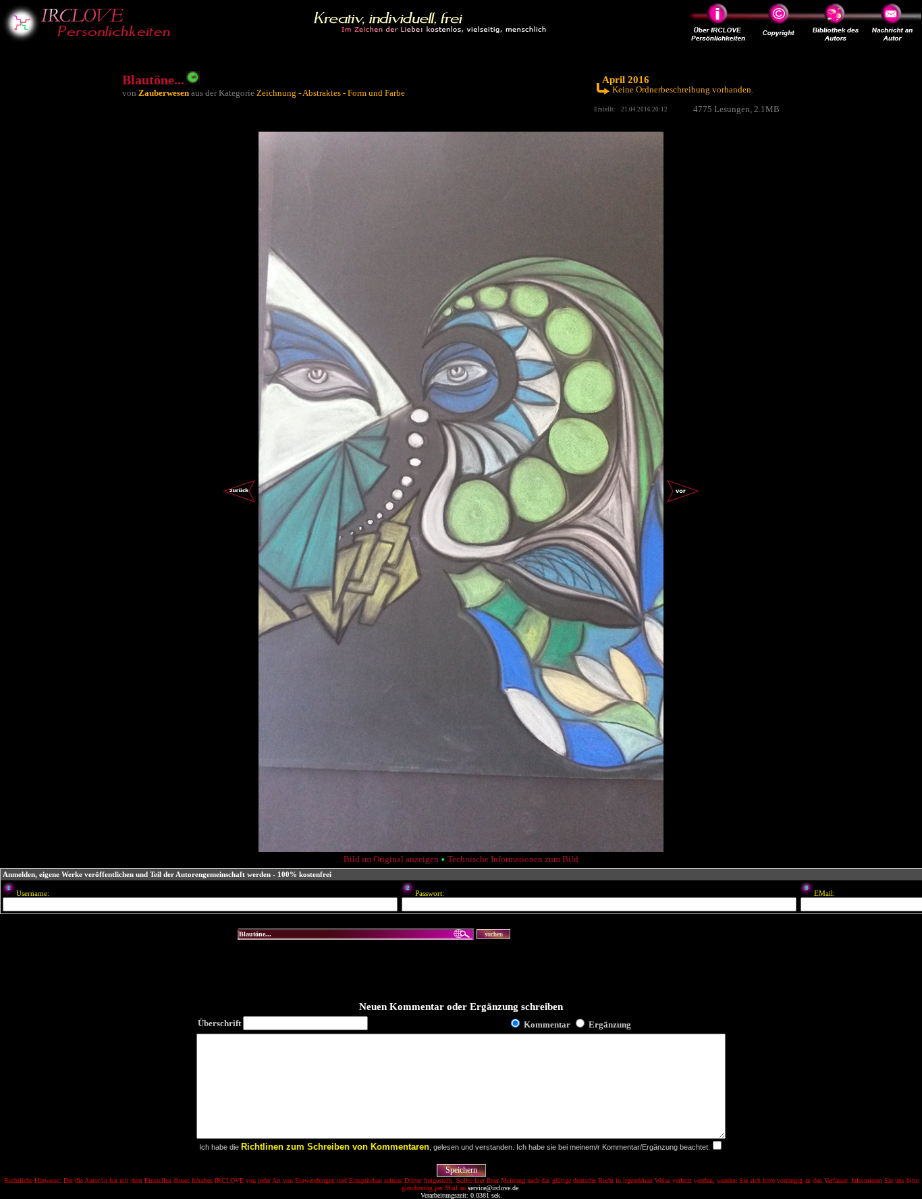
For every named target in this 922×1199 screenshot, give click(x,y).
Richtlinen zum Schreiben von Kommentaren (335, 1147)
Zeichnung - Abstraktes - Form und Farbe (330, 93)
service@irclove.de (493, 1188)
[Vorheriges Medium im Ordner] (239, 502)
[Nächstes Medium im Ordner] (683, 502)
